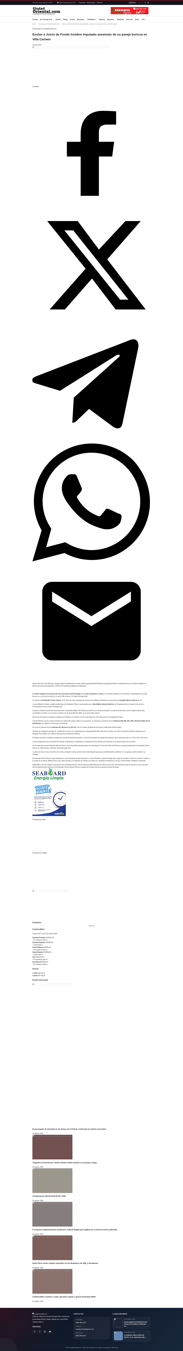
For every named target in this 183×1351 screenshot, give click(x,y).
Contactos (100, 2)
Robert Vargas (91, 2)
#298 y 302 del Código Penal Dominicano (50, 765)
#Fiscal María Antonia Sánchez (43, 767)
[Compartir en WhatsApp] (91, 561)
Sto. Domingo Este (46, 19)
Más (143, 19)
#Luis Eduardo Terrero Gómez (64, 767)
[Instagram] (145, 2)
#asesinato (121, 765)
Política (65, 19)
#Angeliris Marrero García (74, 765)
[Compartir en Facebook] (91, 205)
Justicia (72, 19)
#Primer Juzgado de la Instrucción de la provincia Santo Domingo (97, 767)
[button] (70, 65)
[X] (142, 2)
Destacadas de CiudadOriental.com (48, 24)
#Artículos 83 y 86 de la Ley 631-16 (105, 765)
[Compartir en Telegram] (91, 442)
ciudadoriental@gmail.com (85, 1329)
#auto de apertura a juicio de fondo (136, 765)
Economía (110, 19)
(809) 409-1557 (81, 1322)
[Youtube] (148, 2)
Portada (35, 19)
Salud (137, 19)
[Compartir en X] (91, 323)
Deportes (102, 19)
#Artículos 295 (88, 765)
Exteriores (129, 19)
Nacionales (80, 19)
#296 (34, 765)
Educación (120, 19)
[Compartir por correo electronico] (91, 679)
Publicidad (82, 2)
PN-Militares (91, 19)
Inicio (34, 24)
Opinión (58, 19)
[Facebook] (139, 2)
